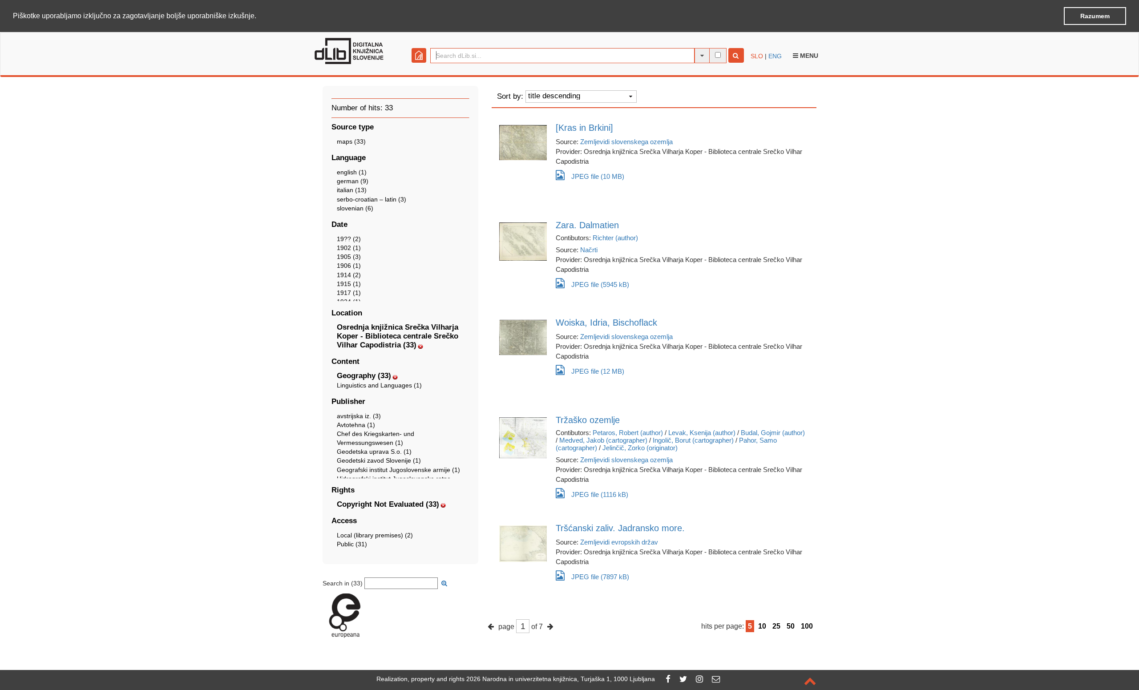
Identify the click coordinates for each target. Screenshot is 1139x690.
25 (776, 626)
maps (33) (351, 141)
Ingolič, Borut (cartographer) (693, 440)
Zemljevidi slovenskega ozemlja (626, 141)
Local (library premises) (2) (375, 535)
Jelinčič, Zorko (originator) (640, 448)
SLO (757, 56)
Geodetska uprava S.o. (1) (374, 451)
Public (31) (352, 544)
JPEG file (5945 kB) (600, 284)
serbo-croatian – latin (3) (371, 199)
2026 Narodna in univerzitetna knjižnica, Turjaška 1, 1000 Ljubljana (560, 678)
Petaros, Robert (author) (628, 432)
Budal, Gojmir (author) (773, 432)
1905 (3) (349, 256)
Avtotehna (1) (356, 424)
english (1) (352, 172)
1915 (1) (349, 283)
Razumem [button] (1095, 16)
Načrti (589, 250)
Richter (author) (615, 238)
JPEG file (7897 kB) (600, 577)
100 (807, 626)
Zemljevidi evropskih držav (619, 542)
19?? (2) (349, 238)
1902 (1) (349, 247)
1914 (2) (349, 274)
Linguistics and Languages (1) (379, 385)
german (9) (352, 181)
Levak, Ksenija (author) (701, 432)
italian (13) (352, 190)
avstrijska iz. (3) (359, 416)
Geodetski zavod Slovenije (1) (379, 460)
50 (791, 626)
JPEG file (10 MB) (597, 176)
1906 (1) (349, 265)
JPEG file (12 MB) (597, 371)
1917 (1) (349, 292)
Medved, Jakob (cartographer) (603, 440)
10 (762, 626)
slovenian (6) (355, 208)
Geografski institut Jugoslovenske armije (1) (398, 469)
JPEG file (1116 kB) (599, 494)
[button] (259, 16)
